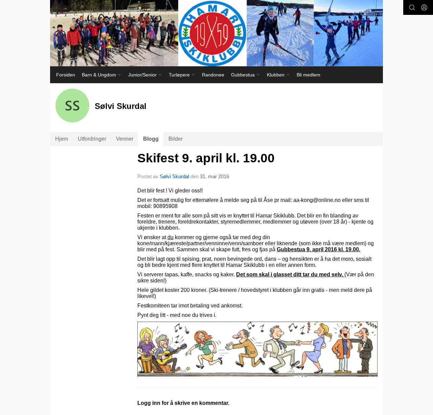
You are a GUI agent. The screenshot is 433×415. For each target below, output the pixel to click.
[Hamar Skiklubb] (216, 33)
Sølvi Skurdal (174, 176)
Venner (124, 139)
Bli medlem (308, 74)
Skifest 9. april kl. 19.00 (206, 158)
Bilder (175, 139)
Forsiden (65, 74)
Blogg (151, 139)
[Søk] (412, 7)
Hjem (61, 139)
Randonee (213, 74)
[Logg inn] (424, 7)
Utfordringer (92, 139)
